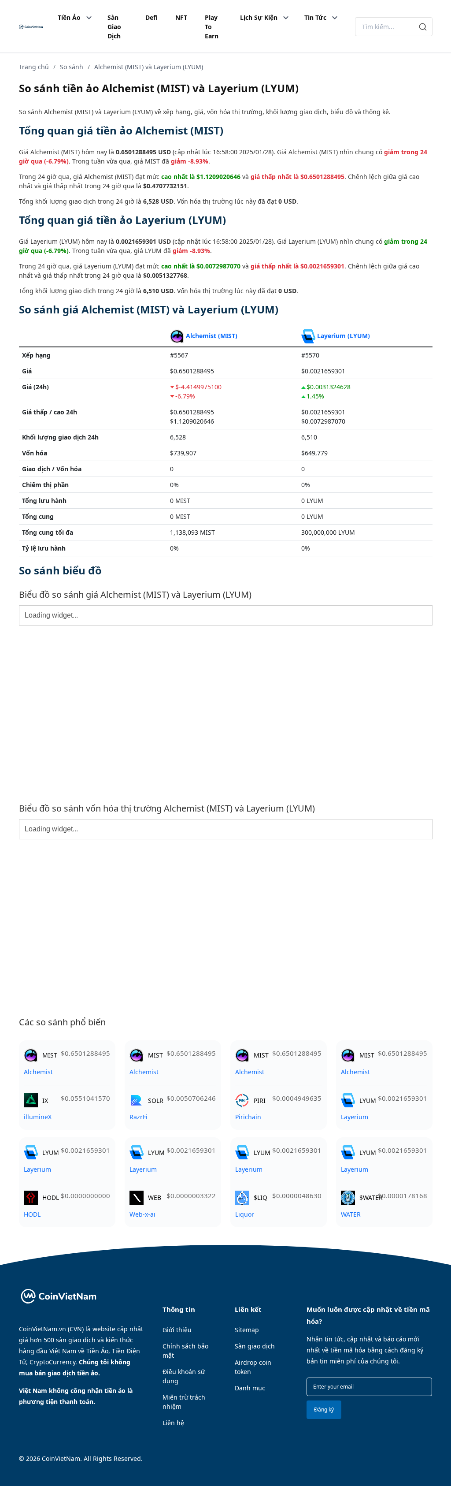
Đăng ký (324, 1409)
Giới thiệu (177, 1330)
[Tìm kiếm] (423, 26)
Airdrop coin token (253, 1367)
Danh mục (250, 1388)
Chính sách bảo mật (185, 1350)
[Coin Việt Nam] (31, 27)
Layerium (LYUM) (343, 335)
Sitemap (247, 1330)
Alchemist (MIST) (211, 335)
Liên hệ (173, 1423)
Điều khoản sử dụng (184, 1376)
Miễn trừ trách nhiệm (184, 1402)
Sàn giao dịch (255, 1346)
